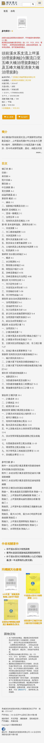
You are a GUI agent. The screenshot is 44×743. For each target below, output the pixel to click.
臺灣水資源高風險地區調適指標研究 (23, 553)
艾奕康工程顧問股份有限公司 (23, 77)
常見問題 (14, 719)
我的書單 (24, 117)
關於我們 (5, 719)
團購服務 (23, 719)
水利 (13, 11)
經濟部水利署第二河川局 (21, 80)
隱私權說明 (34, 719)
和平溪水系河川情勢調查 (18, 549)
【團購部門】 (22, 690)
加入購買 (9, 117)
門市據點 (5, 721)
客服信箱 (14, 721)
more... (39, 152)
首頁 (6, 11)
